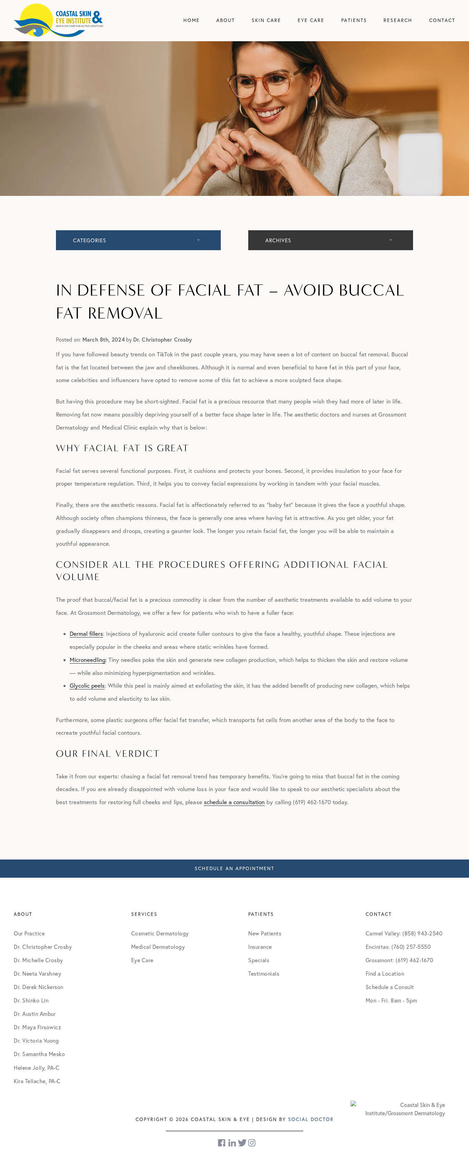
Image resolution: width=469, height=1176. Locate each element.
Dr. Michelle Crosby (38, 960)
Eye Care (311, 20)
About (225, 20)
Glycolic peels (87, 685)
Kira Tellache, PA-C (37, 1081)
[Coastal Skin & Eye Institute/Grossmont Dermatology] (398, 1108)
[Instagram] (252, 1142)
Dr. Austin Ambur (35, 1013)
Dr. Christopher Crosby (43, 946)
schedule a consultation (234, 802)
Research (398, 20)
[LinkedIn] (232, 1142)
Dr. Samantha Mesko (39, 1054)
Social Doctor (311, 1119)
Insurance (260, 946)
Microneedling (87, 659)
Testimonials (263, 973)
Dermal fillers (86, 633)
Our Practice (29, 933)
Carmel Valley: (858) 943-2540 (404, 933)
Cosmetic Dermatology (160, 933)
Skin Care (266, 20)
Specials (258, 960)
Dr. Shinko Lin (31, 1000)
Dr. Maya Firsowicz (37, 1027)
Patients (354, 20)
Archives (278, 240)
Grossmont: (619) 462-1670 (399, 960)
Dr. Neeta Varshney (37, 973)
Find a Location (385, 973)
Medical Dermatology (158, 946)
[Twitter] (242, 1142)
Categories (89, 240)
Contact (442, 20)
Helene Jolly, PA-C (36, 1067)
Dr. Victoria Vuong (36, 1040)
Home (191, 20)
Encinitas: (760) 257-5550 (398, 946)
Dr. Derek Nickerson (39, 987)
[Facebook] (222, 1142)
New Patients (264, 933)
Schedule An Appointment (234, 868)
